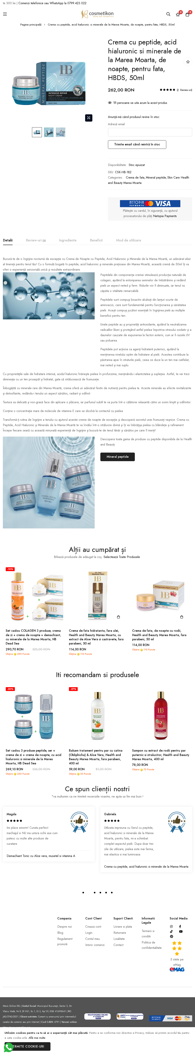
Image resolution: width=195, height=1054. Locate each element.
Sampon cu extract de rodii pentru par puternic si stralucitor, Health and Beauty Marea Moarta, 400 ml (160, 755)
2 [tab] (89, 892)
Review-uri (35, 240)
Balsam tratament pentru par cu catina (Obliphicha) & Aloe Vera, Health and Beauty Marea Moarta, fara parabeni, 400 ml (95, 757)
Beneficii (96, 240)
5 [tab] (106, 892)
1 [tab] (83, 892)
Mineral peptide (156, 177)
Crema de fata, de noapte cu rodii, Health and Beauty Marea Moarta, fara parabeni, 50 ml (159, 635)
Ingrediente (68, 240)
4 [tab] (100, 892)
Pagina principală (30, 24)
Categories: (115, 177)
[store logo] (97, 14)
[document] (97, 1040)
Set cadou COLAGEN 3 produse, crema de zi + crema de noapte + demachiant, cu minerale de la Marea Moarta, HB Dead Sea (33, 637)
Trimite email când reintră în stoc (137, 144)
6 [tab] (112, 892)
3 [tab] (95, 892)
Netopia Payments (165, 216)
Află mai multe (37, 1038)
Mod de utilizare (128, 240)
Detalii (8, 240)
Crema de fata (135, 177)
